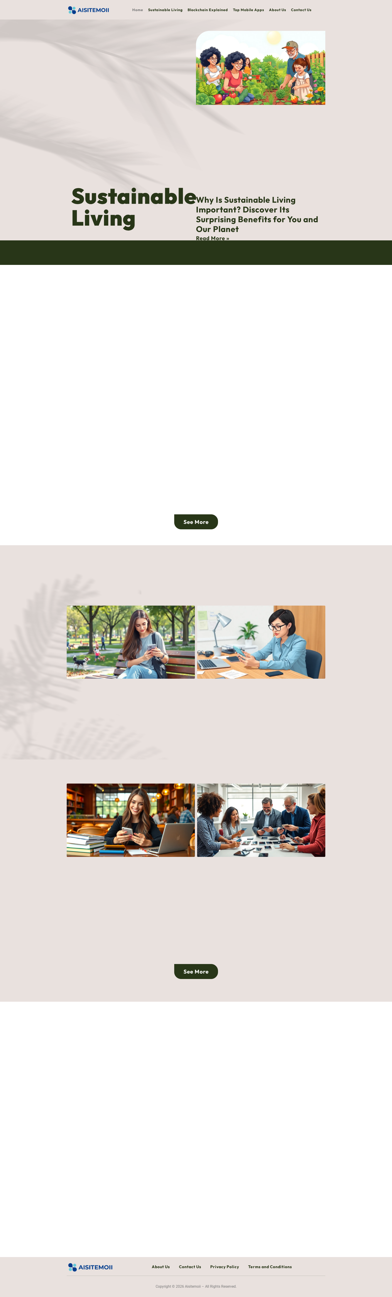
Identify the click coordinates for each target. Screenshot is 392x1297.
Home (137, 9)
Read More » (212, 238)
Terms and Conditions (270, 1266)
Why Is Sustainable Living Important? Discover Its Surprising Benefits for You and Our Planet (257, 214)
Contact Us (301, 9)
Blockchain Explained (208, 9)
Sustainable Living (165, 9)
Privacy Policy (224, 1266)
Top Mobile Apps (248, 9)
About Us (277, 9)
